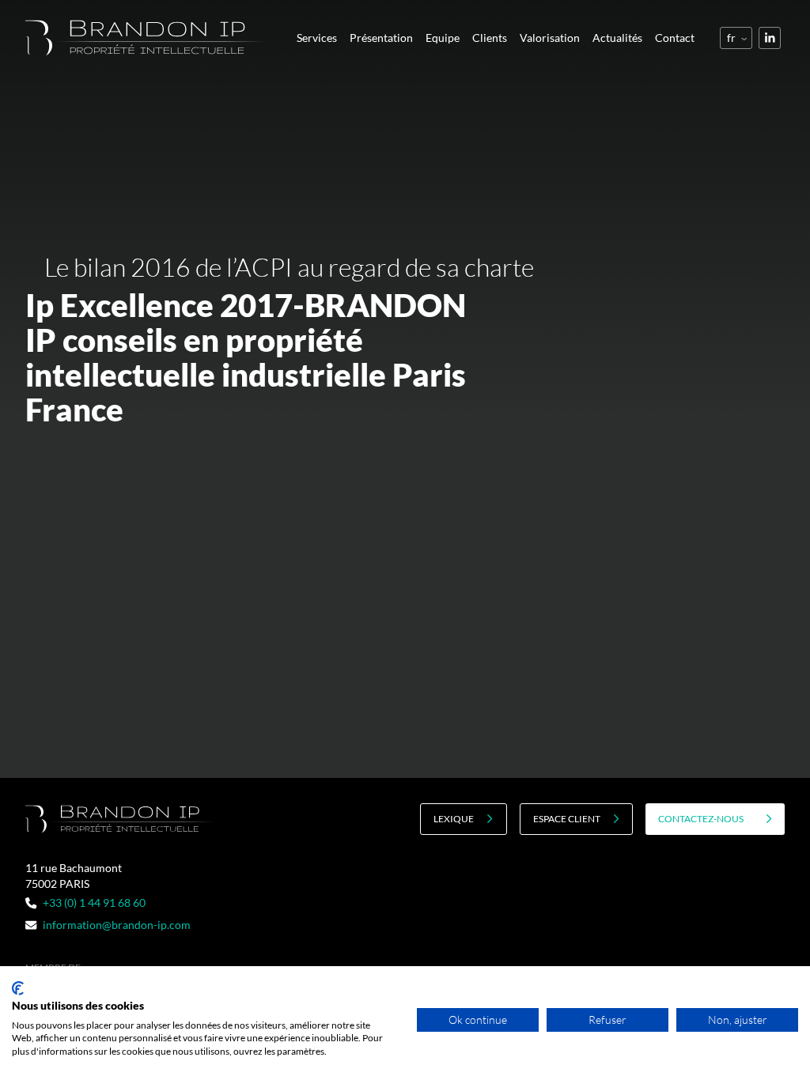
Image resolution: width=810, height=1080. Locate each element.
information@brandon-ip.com (117, 924)
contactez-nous (701, 819)
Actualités (617, 37)
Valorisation (550, 37)
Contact (675, 37)
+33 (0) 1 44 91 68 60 (94, 902)
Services (317, 37)
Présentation (381, 37)
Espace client (566, 819)
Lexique (453, 819)
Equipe (443, 37)
